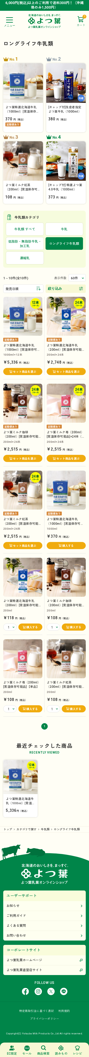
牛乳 (64, 229)
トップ (7, 829)
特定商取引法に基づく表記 (36, 1011)
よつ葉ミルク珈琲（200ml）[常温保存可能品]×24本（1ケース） (20, 436)
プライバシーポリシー (44, 1018)
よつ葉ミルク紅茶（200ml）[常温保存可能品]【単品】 (64, 687)
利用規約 (64, 1011)
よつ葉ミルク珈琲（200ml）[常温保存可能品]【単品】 (64, 605)
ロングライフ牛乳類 (66, 829)
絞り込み (55, 288)
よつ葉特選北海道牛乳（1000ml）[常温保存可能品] (65, 523)
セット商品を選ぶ (24, 371)
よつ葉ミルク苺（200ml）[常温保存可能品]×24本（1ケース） (65, 436)
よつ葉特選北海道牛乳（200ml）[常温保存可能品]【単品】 (20, 605)
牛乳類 (45, 829)
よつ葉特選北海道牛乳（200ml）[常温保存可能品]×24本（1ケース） (64, 350)
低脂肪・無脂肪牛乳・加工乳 (25, 244)
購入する (68, 545)
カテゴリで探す (26, 829)
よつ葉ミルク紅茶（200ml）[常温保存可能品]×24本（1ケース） (20, 523)
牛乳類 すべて (24, 229)
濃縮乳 (25, 258)
